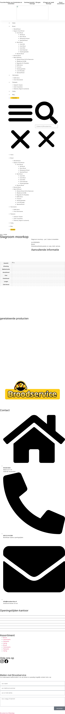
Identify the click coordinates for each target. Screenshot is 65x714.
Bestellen (14, 98)
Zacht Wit (22, 44)
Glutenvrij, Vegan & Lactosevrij (21, 88)
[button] (20, 126)
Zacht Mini (22, 48)
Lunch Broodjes (21, 70)
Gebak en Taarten (18, 85)
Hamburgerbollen (24, 51)
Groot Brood (20, 32)
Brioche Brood (20, 53)
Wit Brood (22, 34)
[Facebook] (6, 661)
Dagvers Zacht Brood (19, 31)
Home (13, 23)
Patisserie (14, 82)
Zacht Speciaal (23, 50)
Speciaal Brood (24, 40)
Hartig (13, 91)
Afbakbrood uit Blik (21, 61)
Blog (13, 94)
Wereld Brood (17, 29)
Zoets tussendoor (18, 86)
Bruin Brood (23, 36)
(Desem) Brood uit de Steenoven (25, 59)
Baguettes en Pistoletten (23, 63)
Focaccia (19, 67)
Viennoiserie (15, 75)
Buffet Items (20, 65)
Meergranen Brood (24, 38)
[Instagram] (2, 661)
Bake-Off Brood (17, 57)
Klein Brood (20, 42)
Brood (13, 26)
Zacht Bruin (23, 46)
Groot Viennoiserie (18, 79)
